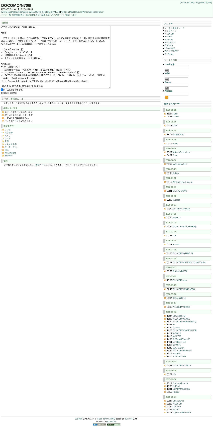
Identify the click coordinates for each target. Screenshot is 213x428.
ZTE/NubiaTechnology (183, 182)
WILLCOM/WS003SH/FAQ (184, 322)
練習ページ (41, 165)
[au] (16, 12)
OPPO (175, 125)
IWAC (167, 73)
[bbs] (197, 2)
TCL (174, 235)
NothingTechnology (181, 152)
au (174, 324)
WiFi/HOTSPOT (172, 51)
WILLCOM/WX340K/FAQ (184, 289)
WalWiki (176, 327)
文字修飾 (9, 132)
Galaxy (176, 173)
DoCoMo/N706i (16, 5)
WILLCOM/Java (180, 280)
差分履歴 (30, 15)
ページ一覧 (6, 15)
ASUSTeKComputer (181, 209)
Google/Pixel (178, 134)
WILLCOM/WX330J (181, 319)
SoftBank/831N (179, 298)
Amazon (168, 91)
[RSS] (21, 15)
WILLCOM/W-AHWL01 (183, 253)
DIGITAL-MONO (180, 191)
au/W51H (177, 218)
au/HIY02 (177, 336)
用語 (7, 150)
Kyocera (176, 200)
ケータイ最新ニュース (175, 28)
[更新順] (15, 15)
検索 (67, 15)
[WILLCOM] (34, 12)
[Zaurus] (78, 12)
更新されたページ (173, 103)
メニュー (168, 23)
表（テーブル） (12, 147)
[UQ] (50, 12)
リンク (8, 130)
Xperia (176, 143)
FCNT (175, 114)
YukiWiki (128, 419)
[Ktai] (71, 12)
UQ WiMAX (170, 48)
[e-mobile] (43, 12)
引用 (7, 141)
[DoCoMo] (10, 12)
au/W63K (177, 345)
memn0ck (111, 422)
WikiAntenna (10, 153)
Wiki (3, 12)
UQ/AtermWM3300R (182, 412)
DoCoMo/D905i (180, 271)
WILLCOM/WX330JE (182, 365)
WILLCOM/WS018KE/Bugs (185, 226)
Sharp (175, 155)
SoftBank (169, 39)
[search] (203, 2)
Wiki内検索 (170, 64)
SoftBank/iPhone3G (181, 339)
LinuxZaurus (178, 401)
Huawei (176, 244)
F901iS (176, 392)
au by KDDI (170, 42)
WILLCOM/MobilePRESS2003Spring (189, 262)
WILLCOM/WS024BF (182, 351)
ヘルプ (73, 15)
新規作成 (45, 15)
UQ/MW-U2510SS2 (181, 389)
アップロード (57, 15)
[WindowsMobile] (90, 12)
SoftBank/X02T (179, 356)
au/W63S (177, 333)
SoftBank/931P (179, 316)
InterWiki (8, 156)
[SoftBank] (23, 12)
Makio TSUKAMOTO (106, 419)
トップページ (171, 31)
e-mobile (169, 36)
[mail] (209, 2)
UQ (174, 374)
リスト (8, 138)
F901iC (176, 410)
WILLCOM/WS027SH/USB (185, 330)
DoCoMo (169, 45)
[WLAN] (56, 12)
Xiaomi (176, 116)
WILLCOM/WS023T (181, 307)
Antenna (65, 12)
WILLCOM (169, 34)
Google (168, 82)
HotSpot (176, 386)
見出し (8, 135)
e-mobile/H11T (179, 342)
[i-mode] (190, 2)
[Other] (101, 12)
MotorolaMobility (180, 164)
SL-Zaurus (169, 54)
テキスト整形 (11, 144)
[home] (183, 2)
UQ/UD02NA (178, 348)
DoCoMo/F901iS (180, 383)
